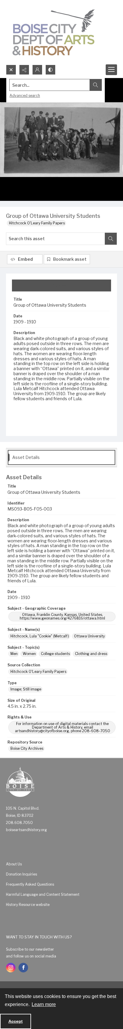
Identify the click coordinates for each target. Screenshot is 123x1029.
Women (29, 653)
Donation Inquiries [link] (21, 874)
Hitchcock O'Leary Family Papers (37, 223)
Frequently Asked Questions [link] (30, 884)
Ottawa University (89, 636)
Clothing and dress (91, 653)
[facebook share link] (23, 967)
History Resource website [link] (28, 904)
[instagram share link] (11, 967)
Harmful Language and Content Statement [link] (42, 894)
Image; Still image (25, 689)
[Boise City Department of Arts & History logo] (54, 32)
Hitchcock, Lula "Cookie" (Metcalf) (39, 636)
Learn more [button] (44, 1004)
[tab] (61, 285)
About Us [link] (14, 864)
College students (55, 653)
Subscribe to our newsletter (30, 949)
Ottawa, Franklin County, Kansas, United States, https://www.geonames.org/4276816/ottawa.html (62, 616)
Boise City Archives (26, 748)
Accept (15, 1021)
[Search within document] (111, 239)
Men (14, 653)
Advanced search (25, 95)
